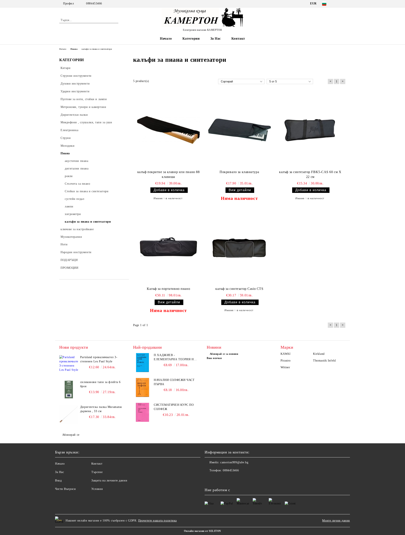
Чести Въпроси (65, 489)
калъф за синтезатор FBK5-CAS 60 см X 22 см (310, 174)
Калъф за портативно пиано (168, 288)
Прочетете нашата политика (157, 520)
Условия (97, 489)
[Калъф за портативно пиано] (168, 247)
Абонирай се (71, 434)
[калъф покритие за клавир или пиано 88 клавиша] (168, 130)
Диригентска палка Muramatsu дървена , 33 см (101, 409)
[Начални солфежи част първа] (142, 387)
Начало (166, 38)
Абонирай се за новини (224, 353)
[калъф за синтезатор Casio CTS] (239, 247)
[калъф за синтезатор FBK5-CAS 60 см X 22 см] (310, 130)
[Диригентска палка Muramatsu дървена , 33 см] (68, 414)
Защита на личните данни (109, 480)
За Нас (215, 38)
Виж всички (214, 358)
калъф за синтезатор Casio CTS (239, 288)
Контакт (238, 38)
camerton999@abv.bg (234, 462)
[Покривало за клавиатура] (239, 130)
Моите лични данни (336, 520)
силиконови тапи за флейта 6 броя (100, 384)
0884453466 (94, 3)
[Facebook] (337, 3)
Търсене (97, 472)
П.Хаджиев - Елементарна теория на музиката (175, 358)
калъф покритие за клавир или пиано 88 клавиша (168, 174)
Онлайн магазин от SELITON (202, 531)
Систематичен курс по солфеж (174, 407)
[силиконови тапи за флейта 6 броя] (68, 389)
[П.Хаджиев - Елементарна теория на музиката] (142, 362)
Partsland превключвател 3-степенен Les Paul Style (98, 359)
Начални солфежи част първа (174, 382)
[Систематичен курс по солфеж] (142, 412)
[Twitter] (343, 3)
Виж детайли (240, 190)
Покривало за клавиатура (239, 172)
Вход (58, 480)
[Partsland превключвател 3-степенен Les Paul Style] (68, 364)
